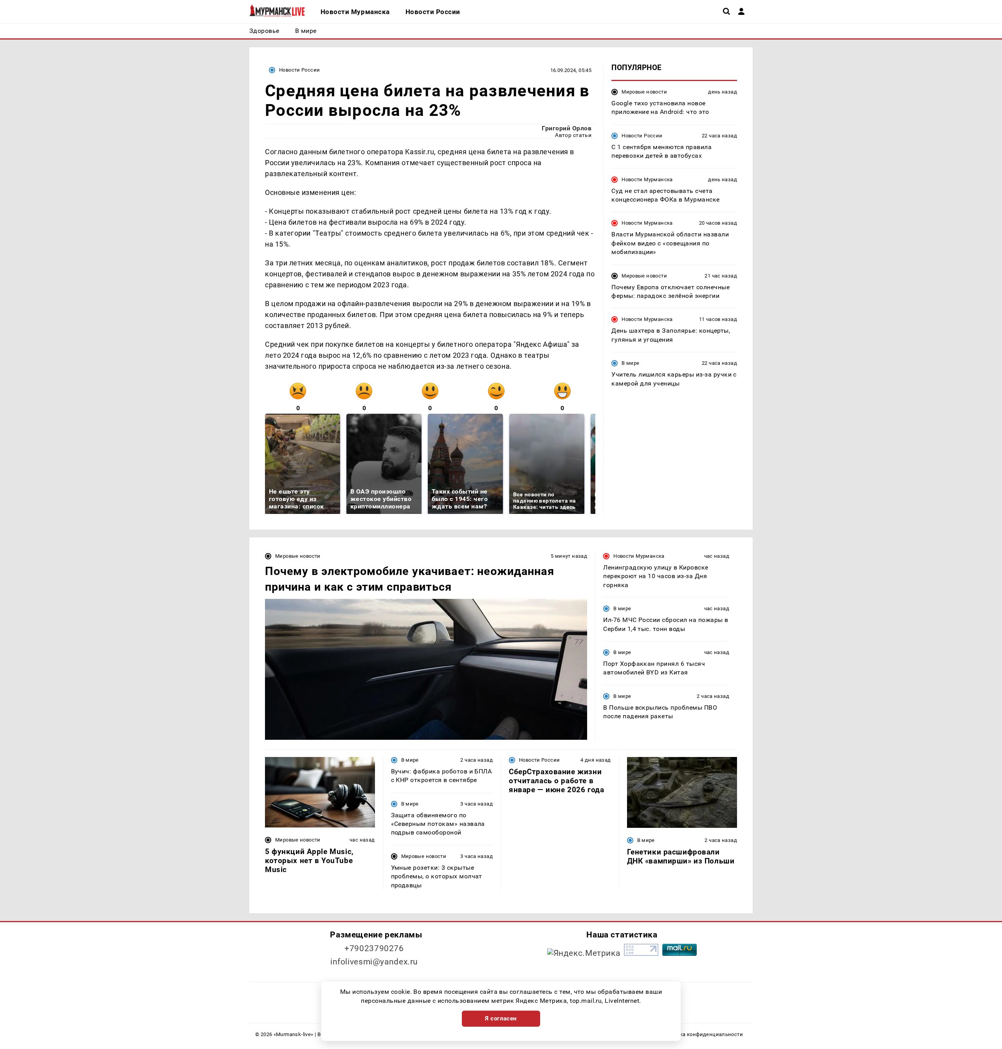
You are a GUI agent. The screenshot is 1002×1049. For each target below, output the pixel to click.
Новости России (299, 70)
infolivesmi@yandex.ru (374, 961)
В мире (630, 363)
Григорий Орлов (566, 128)
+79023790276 (374, 948)
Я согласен (501, 1018)
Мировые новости (644, 92)
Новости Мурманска (647, 179)
